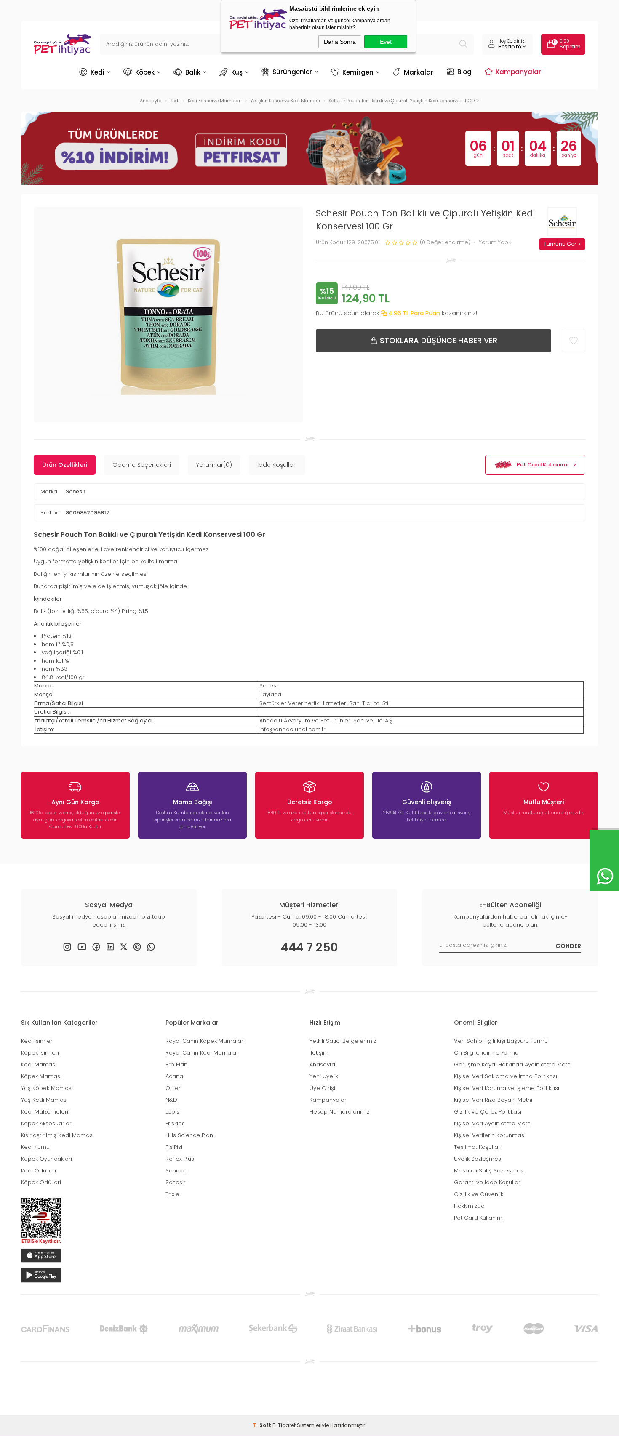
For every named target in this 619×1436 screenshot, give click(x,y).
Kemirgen (358, 72)
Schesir (75, 492)
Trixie (172, 1194)
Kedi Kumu (35, 1147)
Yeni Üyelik (324, 1076)
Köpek (145, 72)
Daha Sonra (340, 41)
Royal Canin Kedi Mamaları (202, 1053)
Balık (192, 72)
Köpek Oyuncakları (46, 1159)
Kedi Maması (38, 1064)
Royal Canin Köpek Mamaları (205, 1041)
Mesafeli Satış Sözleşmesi (489, 1171)
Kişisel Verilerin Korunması (490, 1135)
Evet (386, 41)
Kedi (97, 72)
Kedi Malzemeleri (44, 1112)
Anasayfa (322, 1064)
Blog (464, 71)
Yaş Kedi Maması (44, 1100)
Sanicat (175, 1171)
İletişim (319, 1053)
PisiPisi (173, 1147)
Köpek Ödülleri (41, 1182)
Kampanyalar (518, 71)
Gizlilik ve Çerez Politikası (487, 1112)
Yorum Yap (494, 242)
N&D (171, 1100)
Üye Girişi (322, 1088)
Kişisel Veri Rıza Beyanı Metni (493, 1100)
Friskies (175, 1123)
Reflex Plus (179, 1159)
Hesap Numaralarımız (339, 1112)
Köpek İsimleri (40, 1053)
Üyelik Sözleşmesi (478, 1159)
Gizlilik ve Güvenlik (478, 1194)
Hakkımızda (469, 1206)
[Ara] (463, 44)
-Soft (262, 1425)
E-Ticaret (284, 1425)
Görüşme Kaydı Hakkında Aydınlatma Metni (513, 1064)
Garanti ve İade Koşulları (488, 1182)
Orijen (173, 1088)
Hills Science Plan (189, 1135)
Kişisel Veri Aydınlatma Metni (493, 1123)
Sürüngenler (292, 71)
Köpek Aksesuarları (47, 1123)
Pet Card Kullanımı (543, 465)
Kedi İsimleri (37, 1041)
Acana (174, 1076)
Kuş (237, 72)
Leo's (172, 1112)
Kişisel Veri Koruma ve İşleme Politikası (506, 1088)
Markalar (418, 72)
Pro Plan (176, 1064)
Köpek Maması (41, 1076)
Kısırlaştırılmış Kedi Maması (57, 1135)
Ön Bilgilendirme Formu (486, 1053)
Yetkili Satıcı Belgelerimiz (343, 1041)
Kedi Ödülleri (38, 1171)
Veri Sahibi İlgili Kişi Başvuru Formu (501, 1041)
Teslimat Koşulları (478, 1147)
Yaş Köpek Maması (47, 1088)
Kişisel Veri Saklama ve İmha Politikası (505, 1076)
